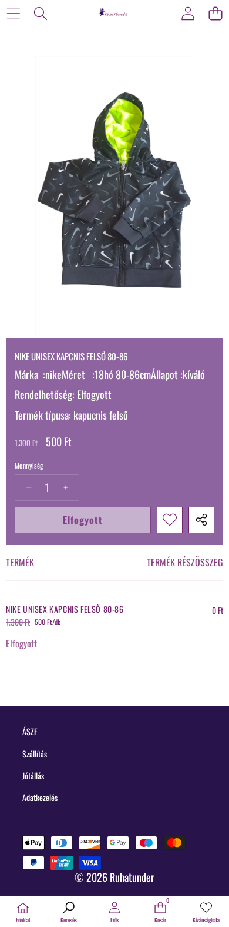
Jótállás (33, 775)
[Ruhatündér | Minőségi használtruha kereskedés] (114, 13)
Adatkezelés (40, 797)
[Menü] (13, 13)
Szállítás (34, 753)
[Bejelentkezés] (187, 13)
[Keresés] (41, 13)
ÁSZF (29, 731)
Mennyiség (29, 465)
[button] (215, 13)
